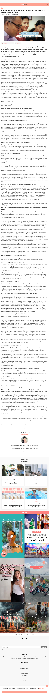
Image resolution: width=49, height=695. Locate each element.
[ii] (8, 408)
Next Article (44, 4)
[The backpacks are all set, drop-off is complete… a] (36, 617)
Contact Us (24, 675)
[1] (46, 189)
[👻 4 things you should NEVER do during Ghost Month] (12, 617)
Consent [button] (24, 692)
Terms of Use (24, 678)
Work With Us (25, 683)
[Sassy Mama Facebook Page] (19, 638)
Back (2, 7)
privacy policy (16, 650)
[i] (1, 418)
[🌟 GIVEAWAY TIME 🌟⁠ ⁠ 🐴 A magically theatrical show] (36, 536)
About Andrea (24, 434)
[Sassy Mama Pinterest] (30, 638)
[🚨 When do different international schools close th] (12, 580)
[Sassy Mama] (24, 4)
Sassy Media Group (24, 668)
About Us (25, 680)
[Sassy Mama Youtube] (22, 638)
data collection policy (23, 650)
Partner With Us (24, 670)
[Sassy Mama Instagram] (26, 638)
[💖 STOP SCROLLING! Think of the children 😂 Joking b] (36, 580)
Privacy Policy (24, 673)
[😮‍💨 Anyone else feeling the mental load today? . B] (12, 536)
